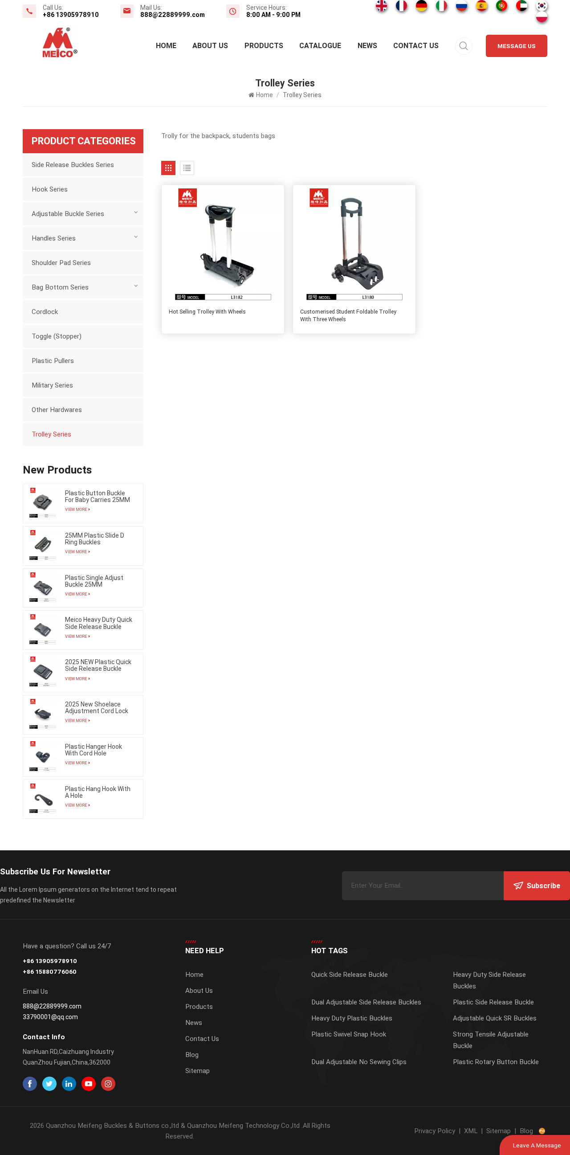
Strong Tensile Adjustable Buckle (491, 1040)
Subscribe (543, 886)
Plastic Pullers (53, 361)
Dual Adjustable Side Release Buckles (366, 1002)
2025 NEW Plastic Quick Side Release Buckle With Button (98, 665)
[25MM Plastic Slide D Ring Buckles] (42, 546)
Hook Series (50, 189)
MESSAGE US (516, 45)
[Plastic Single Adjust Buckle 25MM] (42, 588)
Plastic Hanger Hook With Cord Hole (93, 750)
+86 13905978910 (71, 15)
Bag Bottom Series (60, 287)
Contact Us (416, 45)
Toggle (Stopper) (56, 336)
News (367, 45)
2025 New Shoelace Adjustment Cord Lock (96, 707)
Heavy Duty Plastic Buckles (351, 1018)
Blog (192, 1055)
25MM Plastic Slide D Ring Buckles (94, 539)
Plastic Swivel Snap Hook (348, 1034)
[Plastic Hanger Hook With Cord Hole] (42, 757)
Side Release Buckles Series (73, 165)
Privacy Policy (434, 1131)
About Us (210, 45)
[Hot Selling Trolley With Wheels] (223, 246)
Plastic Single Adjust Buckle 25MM (94, 581)
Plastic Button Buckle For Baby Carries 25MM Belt (97, 496)
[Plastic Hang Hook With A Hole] (42, 799)
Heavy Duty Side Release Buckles (489, 980)
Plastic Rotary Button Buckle (496, 1062)
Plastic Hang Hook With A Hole (97, 792)
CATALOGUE (320, 45)
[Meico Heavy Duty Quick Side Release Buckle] (42, 630)
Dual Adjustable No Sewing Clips (359, 1062)
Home (166, 45)
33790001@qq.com (50, 1016)
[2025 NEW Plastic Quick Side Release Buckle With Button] (42, 672)
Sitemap (197, 1071)
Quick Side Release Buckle (349, 975)
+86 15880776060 (50, 971)
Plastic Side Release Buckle (493, 1002)
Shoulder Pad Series (61, 263)
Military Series (52, 385)
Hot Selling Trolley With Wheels (207, 312)
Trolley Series (51, 434)
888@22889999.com (172, 15)
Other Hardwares (57, 410)
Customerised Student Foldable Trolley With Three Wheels (348, 315)
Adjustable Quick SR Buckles (495, 1018)
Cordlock (45, 312)
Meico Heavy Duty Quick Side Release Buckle (98, 623)
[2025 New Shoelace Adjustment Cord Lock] (42, 715)
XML (470, 1131)
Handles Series (54, 238)
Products (263, 45)
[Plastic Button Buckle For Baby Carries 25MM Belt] (42, 503)
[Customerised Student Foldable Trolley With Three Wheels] (354, 246)
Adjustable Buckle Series (68, 214)
